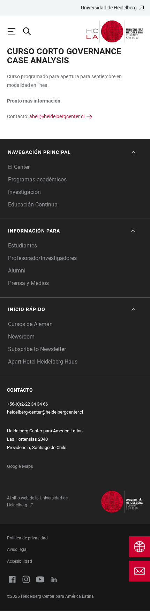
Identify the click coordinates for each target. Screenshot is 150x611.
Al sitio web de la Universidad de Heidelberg (37, 501)
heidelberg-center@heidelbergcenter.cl (45, 412)
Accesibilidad (19, 561)
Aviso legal (17, 549)
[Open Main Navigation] (14, 31)
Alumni (16, 270)
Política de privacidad (27, 538)
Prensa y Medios (28, 283)
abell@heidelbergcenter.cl (56, 116)
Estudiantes (22, 245)
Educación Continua (33, 204)
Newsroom (21, 336)
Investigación (24, 192)
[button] (72, 152)
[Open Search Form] (30, 31)
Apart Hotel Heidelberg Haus (42, 361)
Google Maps (20, 466)
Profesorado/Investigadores (42, 258)
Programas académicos (37, 179)
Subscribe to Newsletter (37, 349)
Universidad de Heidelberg (109, 7)
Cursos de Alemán (30, 324)
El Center (19, 167)
